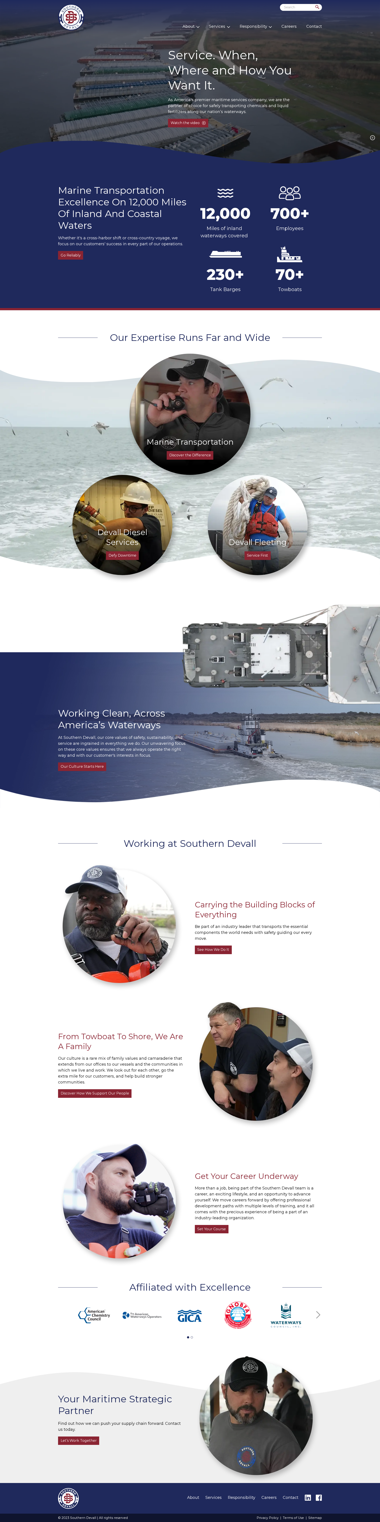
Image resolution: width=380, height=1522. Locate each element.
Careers (289, 26)
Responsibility (253, 26)
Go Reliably (71, 255)
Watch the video (185, 123)
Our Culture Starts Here (82, 766)
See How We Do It (213, 950)
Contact (314, 26)
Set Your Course (211, 1229)
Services (217, 26)
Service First (257, 555)
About (189, 26)
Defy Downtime (122, 555)
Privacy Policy (268, 1517)
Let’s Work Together (79, 1440)
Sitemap (315, 1517)
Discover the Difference (190, 455)
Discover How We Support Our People (95, 1093)
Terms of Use (293, 1517)
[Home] (71, 17)
